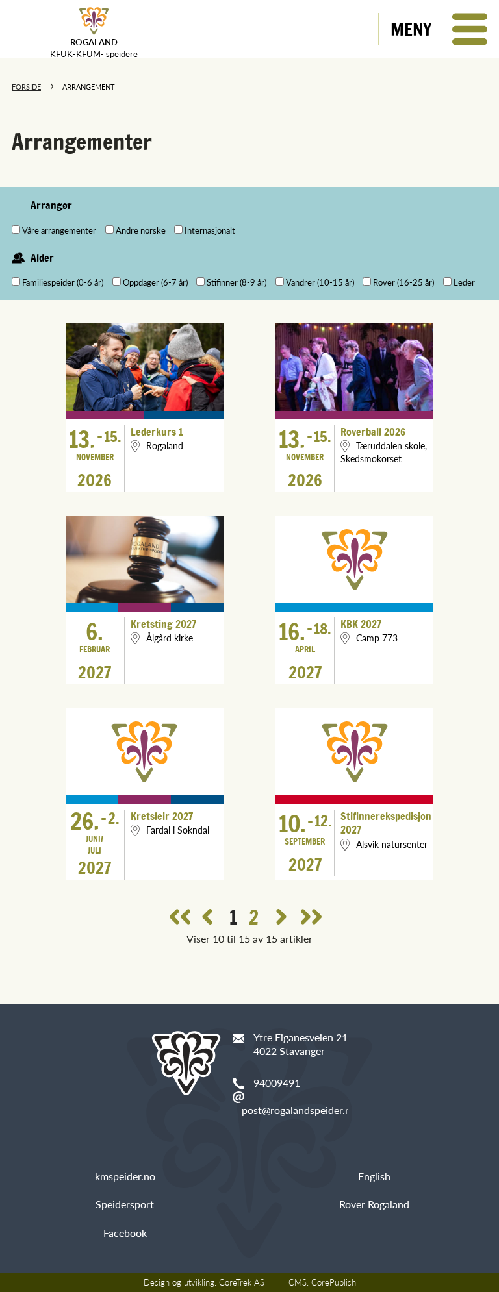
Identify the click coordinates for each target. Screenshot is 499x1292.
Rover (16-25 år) (403, 282)
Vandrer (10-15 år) (320, 282)
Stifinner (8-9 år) (236, 282)
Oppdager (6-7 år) (155, 282)
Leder (464, 282)
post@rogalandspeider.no (299, 1109)
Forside (26, 87)
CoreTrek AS (241, 1282)
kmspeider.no (125, 1176)
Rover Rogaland (374, 1204)
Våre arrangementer (59, 230)
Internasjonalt (210, 230)
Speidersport (125, 1204)
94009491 (276, 1082)
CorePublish (333, 1282)
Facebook (125, 1232)
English (374, 1176)
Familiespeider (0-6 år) (62, 282)
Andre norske (141, 230)
